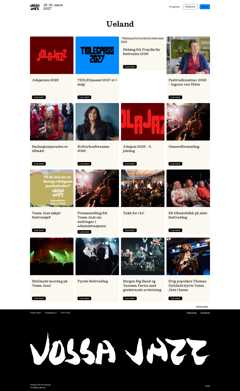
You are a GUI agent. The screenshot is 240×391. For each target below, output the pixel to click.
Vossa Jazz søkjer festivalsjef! (46, 215)
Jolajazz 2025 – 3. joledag (137, 149)
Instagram (191, 313)
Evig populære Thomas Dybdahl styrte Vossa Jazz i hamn (187, 285)
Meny (205, 6)
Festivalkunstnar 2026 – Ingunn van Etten (187, 82)
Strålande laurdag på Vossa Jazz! (50, 283)
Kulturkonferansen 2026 (94, 149)
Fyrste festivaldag (93, 281)
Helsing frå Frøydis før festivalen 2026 (141, 52)
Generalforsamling (183, 146)
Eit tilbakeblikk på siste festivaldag (187, 215)
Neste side (202, 307)
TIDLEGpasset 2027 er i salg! (97, 82)
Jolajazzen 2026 (45, 80)
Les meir (40, 97)
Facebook (205, 313)
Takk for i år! (133, 213)
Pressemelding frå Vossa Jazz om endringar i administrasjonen (92, 219)
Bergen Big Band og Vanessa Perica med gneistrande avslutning (142, 285)
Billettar (191, 6)
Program (174, 6)
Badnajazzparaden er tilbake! (50, 149)
